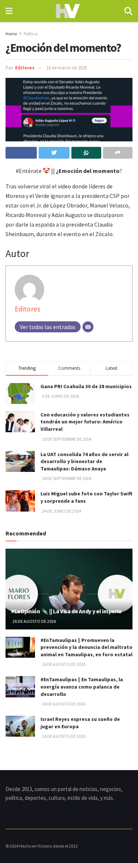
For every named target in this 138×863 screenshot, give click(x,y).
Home (11, 33)
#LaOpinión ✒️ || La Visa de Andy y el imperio (66, 611)
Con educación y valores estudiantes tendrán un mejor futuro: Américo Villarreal (85, 421)
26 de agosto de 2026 (34, 621)
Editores (25, 68)
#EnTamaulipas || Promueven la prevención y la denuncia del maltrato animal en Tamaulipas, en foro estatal (86, 647)
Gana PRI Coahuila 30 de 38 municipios (86, 386)
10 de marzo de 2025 (66, 68)
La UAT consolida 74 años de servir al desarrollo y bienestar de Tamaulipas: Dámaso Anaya (84, 461)
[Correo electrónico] (87, 326)
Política (31, 33)
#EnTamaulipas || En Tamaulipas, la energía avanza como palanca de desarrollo (81, 686)
